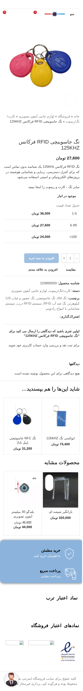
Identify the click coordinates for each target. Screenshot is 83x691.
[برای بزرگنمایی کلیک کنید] (71, 100)
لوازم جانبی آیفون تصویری (36, 116)
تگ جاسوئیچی (45, 298)
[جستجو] (15, 14)
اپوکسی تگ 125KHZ (60, 438)
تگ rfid (62, 298)
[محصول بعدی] (65, 131)
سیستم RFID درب (29, 303)
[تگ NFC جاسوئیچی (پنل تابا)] (22, 416)
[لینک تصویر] (68, 650)
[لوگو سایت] (54, 13)
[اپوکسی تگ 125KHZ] (60, 416)
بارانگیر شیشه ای (60, 512)
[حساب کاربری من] (23, 14)
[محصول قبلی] (77, 131)
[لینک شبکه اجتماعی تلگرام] (57, 316)
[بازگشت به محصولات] (71, 131)
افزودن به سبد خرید (41, 258)
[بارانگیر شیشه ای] (60, 490)
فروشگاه (64, 116)
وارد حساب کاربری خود (32, 345)
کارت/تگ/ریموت (60, 291)
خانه (77, 116)
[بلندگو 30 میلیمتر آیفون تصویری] (22, 490)
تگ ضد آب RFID (55, 303)
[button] (49, 413)
